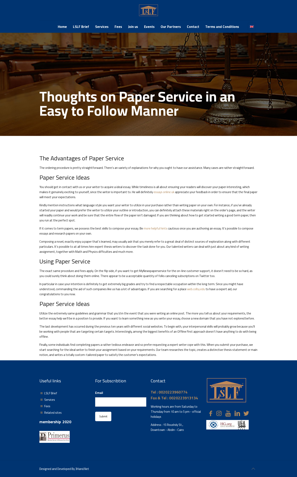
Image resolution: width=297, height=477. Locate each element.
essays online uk (164, 192)
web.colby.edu (196, 289)
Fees (47, 406)
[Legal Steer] (148, 10)
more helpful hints (155, 228)
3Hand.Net (82, 469)
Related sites (53, 413)
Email (99, 392)
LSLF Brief (50, 393)
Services (49, 400)
